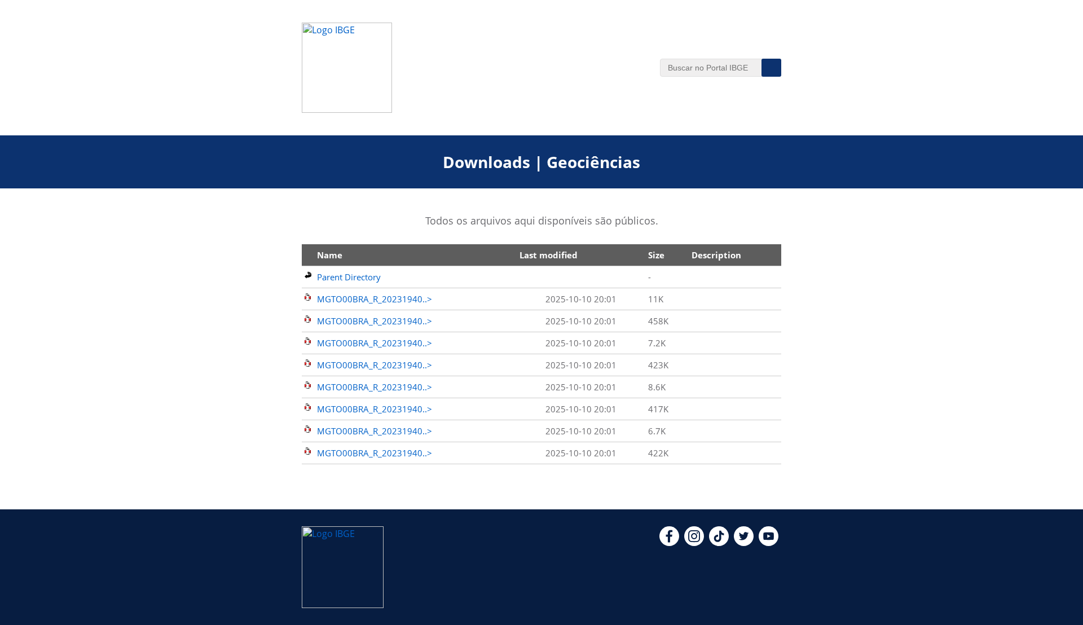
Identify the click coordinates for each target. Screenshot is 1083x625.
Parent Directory (349, 277)
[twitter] (744, 542)
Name (329, 255)
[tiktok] (719, 542)
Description (716, 255)
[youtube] (768, 542)
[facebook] (669, 542)
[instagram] (694, 542)
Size (656, 255)
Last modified (549, 255)
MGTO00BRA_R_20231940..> (374, 299)
